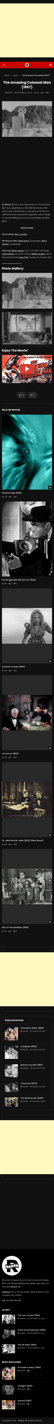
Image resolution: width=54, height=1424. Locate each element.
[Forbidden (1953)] (11, 1052)
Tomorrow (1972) (29, 1083)
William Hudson (38, 254)
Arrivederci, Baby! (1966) (32, 1028)
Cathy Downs (8, 254)
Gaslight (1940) (25, 1386)
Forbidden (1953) (29, 1046)
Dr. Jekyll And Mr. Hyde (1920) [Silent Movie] (22, 840)
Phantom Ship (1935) (12, 493)
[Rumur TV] (27, 65)
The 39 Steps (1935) (27, 1344)
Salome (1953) (24, 1400)
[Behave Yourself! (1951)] (11, 1070)
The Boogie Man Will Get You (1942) (19, 580)
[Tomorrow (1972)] (11, 1087)
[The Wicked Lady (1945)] (11, 1102)
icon (27, 451)
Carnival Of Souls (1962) (13, 666)
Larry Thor (23, 257)
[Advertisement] (27, 30)
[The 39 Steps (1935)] (8, 1348)
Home (6, 75)
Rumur (10, 93)
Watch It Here (27, 227)
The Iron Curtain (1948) (29, 1315)
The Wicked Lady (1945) (32, 1098)
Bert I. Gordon (21, 234)
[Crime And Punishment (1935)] (8, 1334)
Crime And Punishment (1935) (32, 1330)
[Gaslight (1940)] (8, 1390)
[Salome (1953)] (8, 1404)
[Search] (50, 65)
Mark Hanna (23, 241)
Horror (15, 75)
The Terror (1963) (10, 753)
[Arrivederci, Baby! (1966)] (11, 1033)
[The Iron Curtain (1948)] (8, 1319)
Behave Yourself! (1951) (32, 1065)
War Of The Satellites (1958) (15, 927)
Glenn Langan (17, 250)
